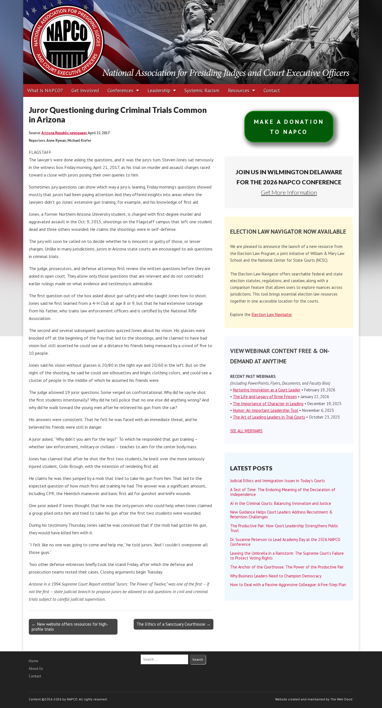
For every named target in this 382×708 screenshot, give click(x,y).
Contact (271, 90)
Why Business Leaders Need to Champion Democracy (276, 576)
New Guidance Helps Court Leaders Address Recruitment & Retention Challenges (281, 514)
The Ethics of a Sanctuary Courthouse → (173, 624)
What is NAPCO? (45, 90)
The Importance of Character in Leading (268, 403)
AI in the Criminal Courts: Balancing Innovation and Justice (280, 503)
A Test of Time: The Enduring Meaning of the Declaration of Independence (282, 492)
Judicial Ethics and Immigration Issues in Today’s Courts (277, 480)
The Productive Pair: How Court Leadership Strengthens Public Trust (284, 528)
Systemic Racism (202, 90)
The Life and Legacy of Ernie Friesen (265, 396)
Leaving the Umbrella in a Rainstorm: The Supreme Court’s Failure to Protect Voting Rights (287, 556)
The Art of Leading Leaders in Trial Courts (269, 417)
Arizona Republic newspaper (64, 133)
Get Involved (85, 90)
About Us (36, 668)
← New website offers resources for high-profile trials (70, 626)
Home (33, 661)
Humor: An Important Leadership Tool (265, 410)
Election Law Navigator (272, 314)
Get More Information (289, 192)
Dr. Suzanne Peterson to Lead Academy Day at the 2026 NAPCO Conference (285, 542)
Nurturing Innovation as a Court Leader (266, 390)
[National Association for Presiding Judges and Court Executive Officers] (191, 42)
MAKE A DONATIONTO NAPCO (289, 127)
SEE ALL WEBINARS (246, 430)
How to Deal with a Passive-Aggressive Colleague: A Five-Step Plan (288, 584)
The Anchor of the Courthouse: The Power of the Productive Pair (287, 567)
